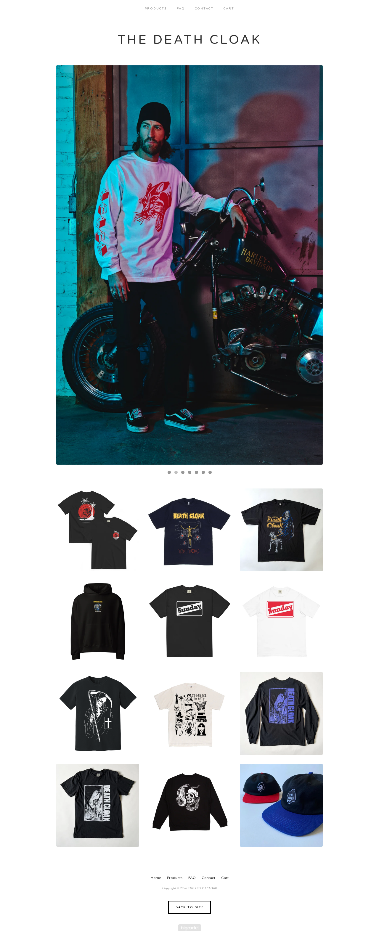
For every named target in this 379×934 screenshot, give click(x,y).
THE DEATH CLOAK (189, 39)
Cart (229, 8)
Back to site (190, 907)
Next (312, 265)
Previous (66, 265)
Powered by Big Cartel (189, 927)
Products (156, 8)
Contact (204, 8)
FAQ (181, 8)
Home (156, 878)
